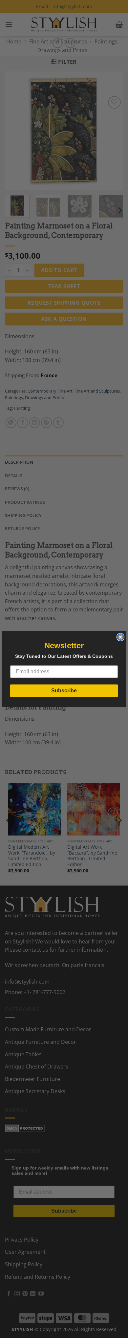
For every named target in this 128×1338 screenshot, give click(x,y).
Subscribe (64, 690)
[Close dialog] (120, 637)
